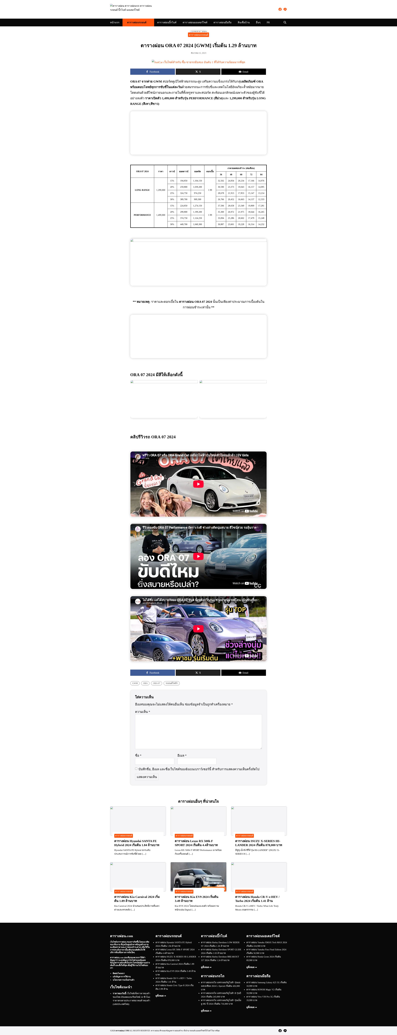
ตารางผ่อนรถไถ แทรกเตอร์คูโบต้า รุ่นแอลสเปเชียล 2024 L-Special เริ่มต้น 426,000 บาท (220, 986)
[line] (285, 9)
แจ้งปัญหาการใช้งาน (122, 976)
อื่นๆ (258, 22)
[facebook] (280, 9)
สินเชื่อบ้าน (244, 22)
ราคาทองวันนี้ (119, 993)
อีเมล (182, 755)
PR (268, 22)
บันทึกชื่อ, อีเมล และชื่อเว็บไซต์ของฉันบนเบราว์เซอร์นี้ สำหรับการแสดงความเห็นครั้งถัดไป (198, 769)
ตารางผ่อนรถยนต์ (136, 22)
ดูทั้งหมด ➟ (161, 996)
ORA (145, 683)
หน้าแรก (114, 22)
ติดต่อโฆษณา (119, 973)
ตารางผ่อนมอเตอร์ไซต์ (195, 22)
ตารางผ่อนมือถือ (223, 22)
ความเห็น (142, 711)
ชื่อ (138, 755)
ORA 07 (156, 683)
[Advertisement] (198, 133)
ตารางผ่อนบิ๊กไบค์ (166, 22)
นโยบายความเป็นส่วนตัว (123, 980)
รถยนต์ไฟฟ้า (172, 683)
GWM (135, 683)
